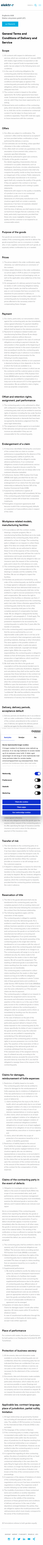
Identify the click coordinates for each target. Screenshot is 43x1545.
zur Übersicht (10, 24)
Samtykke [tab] (7, 737)
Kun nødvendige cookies (22, 812)
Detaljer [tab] (21, 737)
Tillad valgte (21, 807)
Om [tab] (35, 737)
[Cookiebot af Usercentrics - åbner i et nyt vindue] (31, 731)
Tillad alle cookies (21, 802)
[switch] (38, 780)
